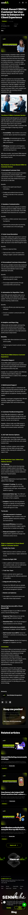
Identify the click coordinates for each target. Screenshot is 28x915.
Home (2, 886)
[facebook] (2, 702)
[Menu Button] (26, 2)
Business (4, 21)
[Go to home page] (5, 2)
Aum (2, 30)
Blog (21, 888)
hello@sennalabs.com (6, 878)
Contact (21, 886)
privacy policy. (10, 904)
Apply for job (8, 888)
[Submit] (23, 717)
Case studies (15, 886)
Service (7, 886)
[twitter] (6, 702)
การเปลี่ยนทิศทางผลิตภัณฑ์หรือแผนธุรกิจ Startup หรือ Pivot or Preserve (13, 828)
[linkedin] (10, 702)
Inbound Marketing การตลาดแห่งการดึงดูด (14, 758)
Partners (14, 888)
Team (2, 888)
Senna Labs (12, 765)
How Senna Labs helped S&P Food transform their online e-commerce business (13, 793)
